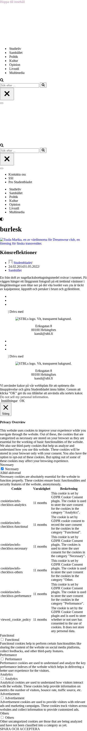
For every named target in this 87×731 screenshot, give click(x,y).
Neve (3, 311)
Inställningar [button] (9, 401)
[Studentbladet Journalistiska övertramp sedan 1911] (21, 41)
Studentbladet (23, 262)
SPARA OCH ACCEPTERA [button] (20, 729)
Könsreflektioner (18, 252)
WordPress (31, 311)
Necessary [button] (7, 465)
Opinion (14, 64)
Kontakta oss (17, 174)
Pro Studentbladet (20, 182)
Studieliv (15, 48)
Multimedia (16, 73)
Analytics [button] (6, 674)
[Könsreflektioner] (43, 243)
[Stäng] (7, 94)
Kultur (13, 60)
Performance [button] (8, 655)
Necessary (12, 469)
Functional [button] (7, 635)
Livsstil (14, 69)
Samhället (15, 52)
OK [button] (22, 401)
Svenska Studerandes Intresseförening (34, 300)
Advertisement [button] (9, 694)
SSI (10, 178)
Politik (13, 56)
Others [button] (4, 713)
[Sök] (2, 80)
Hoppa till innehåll (12, 2)
